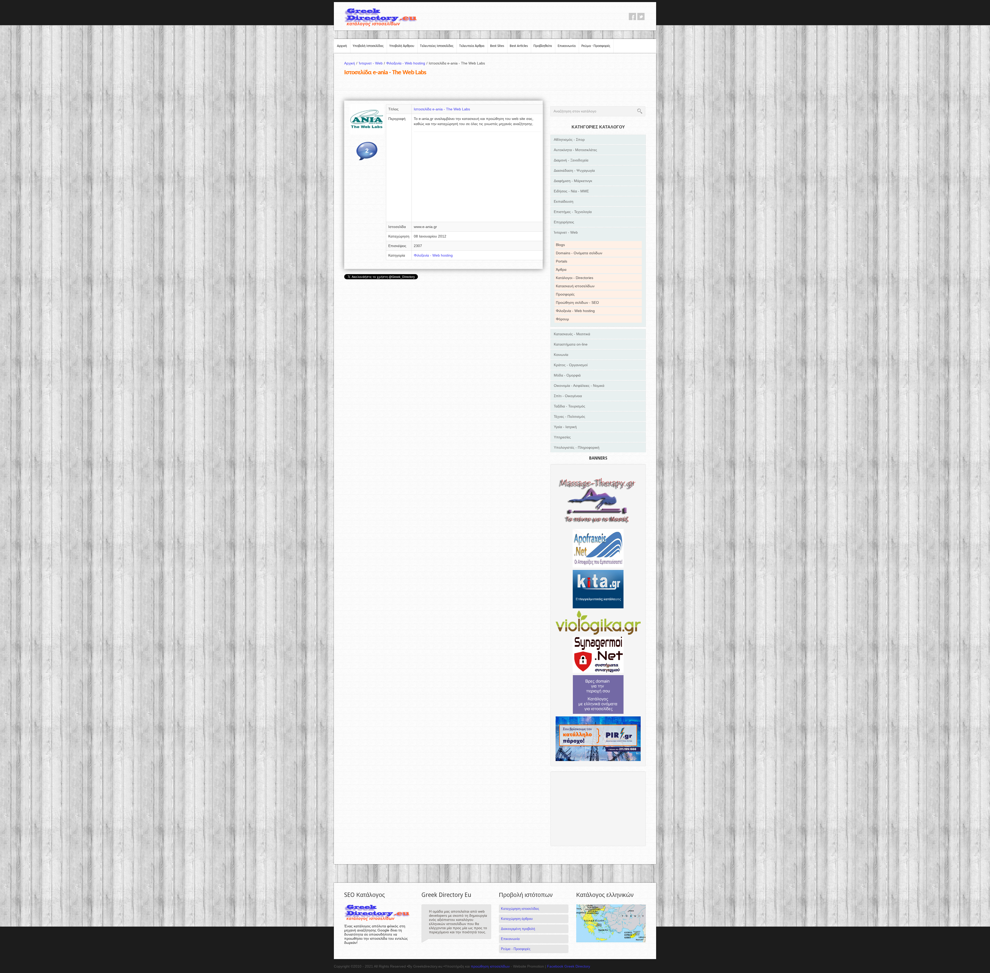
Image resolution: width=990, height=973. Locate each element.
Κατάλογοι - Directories (574, 278)
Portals (561, 261)
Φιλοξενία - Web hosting (406, 63)
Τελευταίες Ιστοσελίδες (436, 46)
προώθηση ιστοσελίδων (490, 966)
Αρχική (342, 46)
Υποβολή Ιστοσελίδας (368, 46)
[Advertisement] (477, 178)
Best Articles (519, 46)
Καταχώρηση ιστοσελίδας (520, 909)
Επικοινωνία (567, 46)
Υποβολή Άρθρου (401, 46)
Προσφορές (565, 294)
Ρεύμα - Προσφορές (595, 46)
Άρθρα (561, 269)
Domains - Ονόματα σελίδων (579, 253)
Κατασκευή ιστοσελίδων (575, 286)
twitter (641, 16)
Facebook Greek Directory (568, 966)
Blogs (560, 245)
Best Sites (497, 46)
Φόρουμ (562, 319)
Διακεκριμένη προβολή (518, 929)
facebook (632, 16)
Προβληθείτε (542, 46)
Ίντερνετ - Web (372, 63)
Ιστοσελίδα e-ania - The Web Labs (442, 109)
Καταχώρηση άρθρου (517, 919)
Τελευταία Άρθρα (471, 46)
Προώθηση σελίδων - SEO (577, 302)
